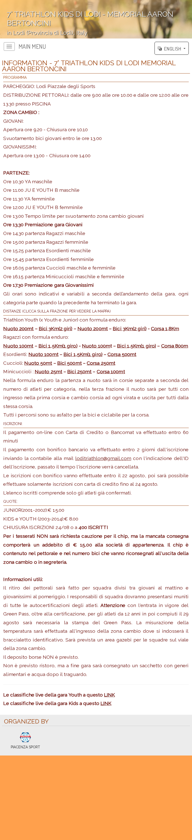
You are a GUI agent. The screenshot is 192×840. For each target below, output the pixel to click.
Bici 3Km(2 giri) (55, 328)
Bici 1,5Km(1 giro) (58, 345)
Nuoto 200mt (18, 328)
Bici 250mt (79, 371)
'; (86, 24)
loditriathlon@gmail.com (103, 458)
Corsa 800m (174, 345)
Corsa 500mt (122, 354)
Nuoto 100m (96, 345)
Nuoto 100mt (18, 345)
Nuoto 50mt (38, 363)
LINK (109, 695)
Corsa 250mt (101, 363)
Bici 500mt (69, 363)
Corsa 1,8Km (165, 328)
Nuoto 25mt (48, 371)
